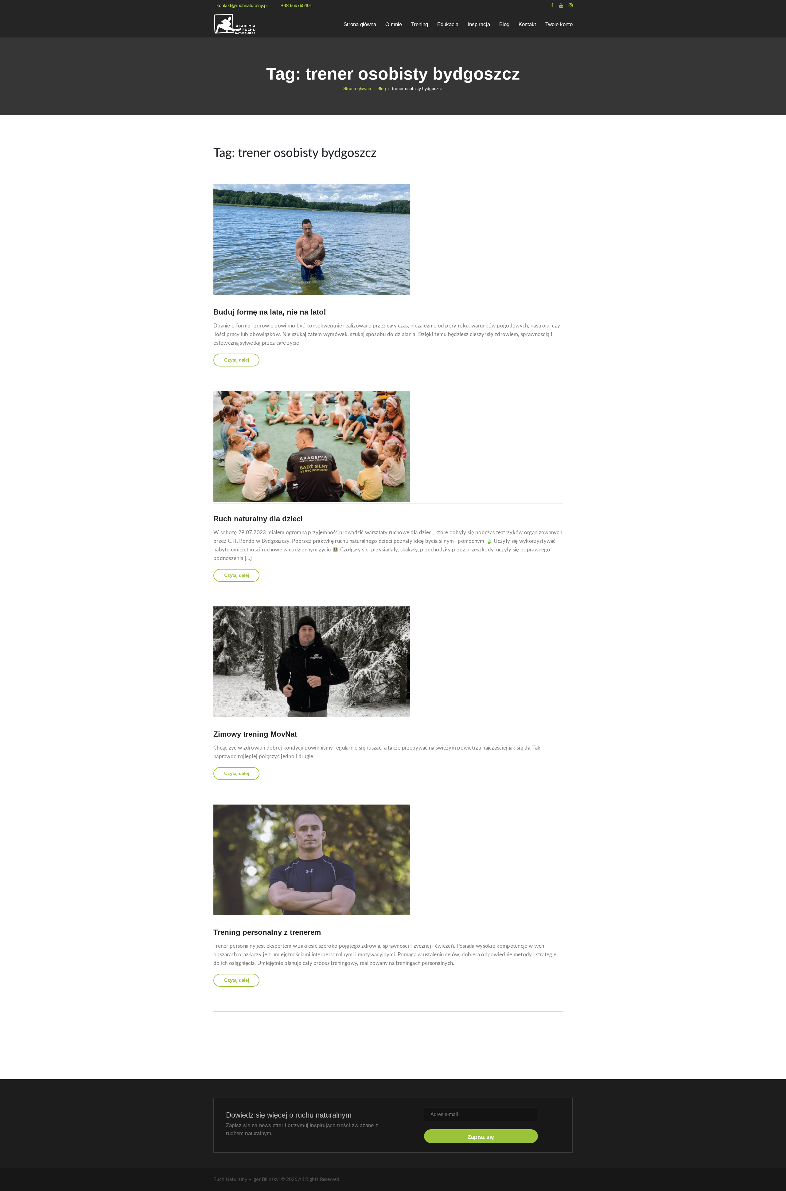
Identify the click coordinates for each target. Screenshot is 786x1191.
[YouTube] (558, 5)
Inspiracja (479, 24)
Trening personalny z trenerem (267, 932)
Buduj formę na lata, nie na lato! (269, 312)
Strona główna (360, 24)
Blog (504, 24)
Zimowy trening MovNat (255, 734)
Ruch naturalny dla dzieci (258, 519)
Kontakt (527, 24)
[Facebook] (549, 5)
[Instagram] (568, 5)
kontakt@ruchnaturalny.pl (241, 5)
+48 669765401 (296, 5)
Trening (419, 24)
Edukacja (447, 24)
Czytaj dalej (236, 359)
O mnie (393, 24)
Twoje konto (559, 24)
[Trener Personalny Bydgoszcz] (251, 23)
